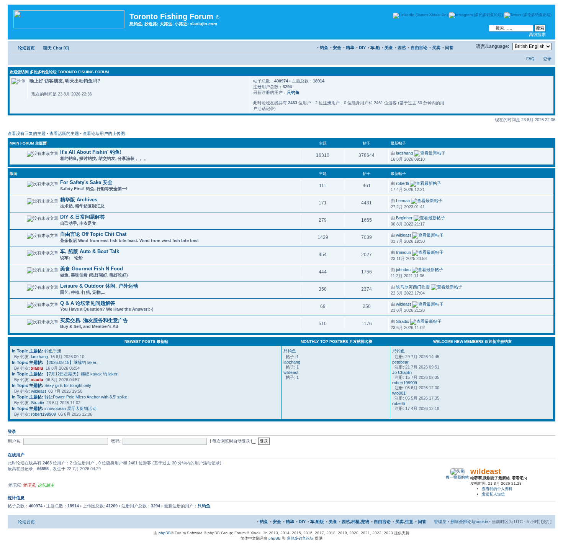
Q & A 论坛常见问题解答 (87, 303)
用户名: (14, 441)
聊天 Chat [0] (56, 48)
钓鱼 (324, 47)
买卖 (436, 47)
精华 (350, 47)
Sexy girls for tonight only (51, 385)
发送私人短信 (493, 494)
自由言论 (419, 47)
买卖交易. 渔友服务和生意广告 (94, 320)
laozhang (404, 153)
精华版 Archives (78, 199)
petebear (400, 362)
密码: (116, 441)
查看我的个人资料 (497, 489)
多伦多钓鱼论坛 (300, 538)
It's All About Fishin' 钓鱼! (90, 152)
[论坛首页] (69, 18)
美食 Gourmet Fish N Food (91, 269)
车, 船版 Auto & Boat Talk (89, 251)
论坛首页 (26, 48)
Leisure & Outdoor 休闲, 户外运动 (99, 286)
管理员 (29, 485)
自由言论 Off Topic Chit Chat (93, 234)
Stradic (402, 321)
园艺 (402, 47)
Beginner (404, 218)
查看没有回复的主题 (27, 133)
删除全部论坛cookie (469, 521)
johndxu (403, 269)
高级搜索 (537, 34)
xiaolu (37, 368)
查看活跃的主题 (64, 133)
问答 (449, 47)
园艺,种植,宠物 (355, 521)
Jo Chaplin (402, 372)
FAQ (530, 58)
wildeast (403, 235)
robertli (402, 183)
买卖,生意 (404, 521)
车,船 (375, 47)
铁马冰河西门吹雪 (413, 287)
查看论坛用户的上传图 (104, 133)
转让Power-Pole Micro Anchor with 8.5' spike (69, 397)
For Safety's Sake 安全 (86, 182)
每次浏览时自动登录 (231, 441)
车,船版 (317, 521)
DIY (362, 47)
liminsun (403, 252)
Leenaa (403, 200)
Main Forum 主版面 (28, 143)
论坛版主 (46, 485)
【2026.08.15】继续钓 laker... (56, 362)
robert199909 (43, 414)
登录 (547, 58)
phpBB (165, 533)
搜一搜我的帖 (457, 477)
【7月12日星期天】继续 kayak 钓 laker (65, 374)
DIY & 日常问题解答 (82, 217)
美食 (389, 47)
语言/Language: (492, 46)
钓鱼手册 (36, 351)
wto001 (399, 393)
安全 (337, 47)
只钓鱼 (293, 92)
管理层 (440, 521)
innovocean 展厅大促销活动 (54, 408)
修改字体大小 (466, 46)
